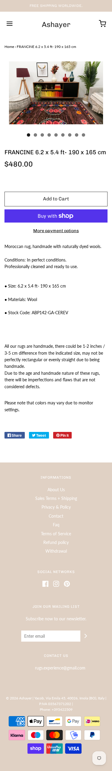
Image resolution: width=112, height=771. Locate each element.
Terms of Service (56, 533)
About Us (56, 489)
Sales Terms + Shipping (56, 498)
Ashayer (56, 24)
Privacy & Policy (56, 507)
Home (9, 46)
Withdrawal (56, 551)
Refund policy (56, 542)
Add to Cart (56, 199)
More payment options (56, 230)
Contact (56, 515)
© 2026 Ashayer (19, 698)
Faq (56, 524)
